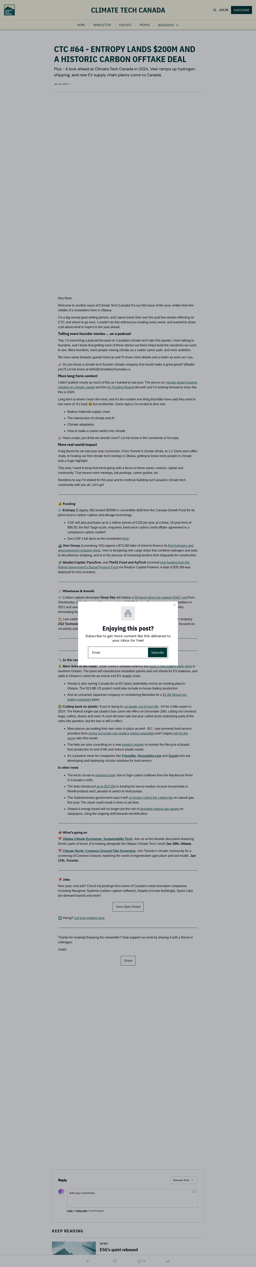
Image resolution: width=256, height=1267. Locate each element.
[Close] (174, 605)
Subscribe (157, 652)
